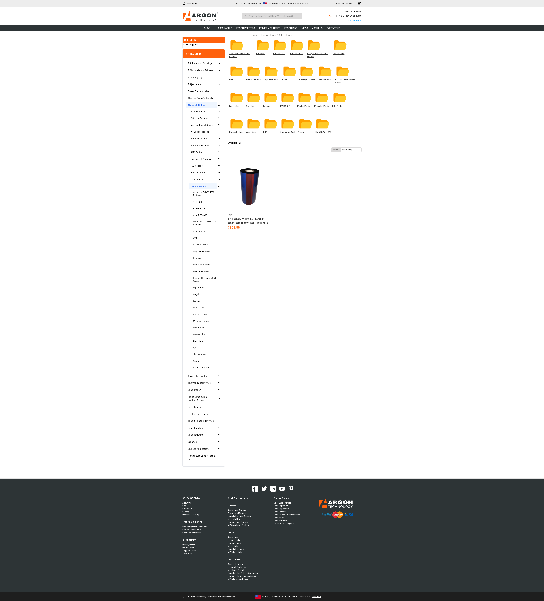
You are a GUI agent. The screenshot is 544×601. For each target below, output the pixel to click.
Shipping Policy (189, 551)
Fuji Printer (198, 287)
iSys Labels (233, 546)
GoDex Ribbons (201, 131)
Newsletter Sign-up (191, 515)
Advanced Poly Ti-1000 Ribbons (203, 193)
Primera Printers (269, 28)
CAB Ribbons (199, 231)
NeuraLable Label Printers (239, 516)
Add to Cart (249, 189)
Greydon (197, 294)
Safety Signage (195, 77)
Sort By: (336, 150)
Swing (196, 361)
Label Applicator (281, 506)
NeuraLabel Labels (236, 549)
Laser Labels (194, 407)
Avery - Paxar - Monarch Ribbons (204, 223)
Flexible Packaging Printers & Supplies (197, 398)
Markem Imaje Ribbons (202, 124)
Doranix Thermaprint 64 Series (204, 279)
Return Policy (188, 548)
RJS (194, 347)
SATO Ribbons (197, 152)
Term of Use (188, 554)
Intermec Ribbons (199, 138)
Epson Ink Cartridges (237, 567)
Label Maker (194, 389)
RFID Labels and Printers (200, 70)
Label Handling (195, 428)
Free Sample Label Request (194, 527)
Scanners (192, 441)
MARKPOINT (199, 307)
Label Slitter (279, 518)
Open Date (198, 341)
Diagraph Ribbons (201, 264)
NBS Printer (198, 327)
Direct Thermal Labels (199, 91)
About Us (317, 28)
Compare (248, 184)
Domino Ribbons (201, 271)
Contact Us (333, 28)
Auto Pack (197, 201)
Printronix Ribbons (200, 145)
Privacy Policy (188, 545)
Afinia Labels (233, 537)
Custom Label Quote (191, 530)
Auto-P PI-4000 (200, 215)
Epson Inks (290, 28)
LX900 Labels (224, 28)
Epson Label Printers (237, 513)
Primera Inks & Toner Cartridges (242, 576)
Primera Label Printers (238, 522)
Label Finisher (280, 512)
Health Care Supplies (198, 414)
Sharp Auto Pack (201, 354)
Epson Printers (245, 28)
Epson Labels (234, 540)
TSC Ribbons (197, 165)
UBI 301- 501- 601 (201, 367)
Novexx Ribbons (200, 334)
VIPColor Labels (235, 552)
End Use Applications (198, 448)
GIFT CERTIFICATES (345, 3)
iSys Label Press (235, 519)
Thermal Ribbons (197, 105)
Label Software (195, 434)
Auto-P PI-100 (199, 208)
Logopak (197, 301)
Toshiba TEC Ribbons (201, 158)
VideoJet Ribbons (199, 172)
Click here (316, 596)
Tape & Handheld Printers (201, 420)
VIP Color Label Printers (238, 525)
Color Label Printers (198, 376)
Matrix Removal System (284, 523)
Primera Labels (234, 543)
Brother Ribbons (199, 111)
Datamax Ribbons (199, 118)
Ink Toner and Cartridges (200, 63)
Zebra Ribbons (198, 179)
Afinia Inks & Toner (236, 564)
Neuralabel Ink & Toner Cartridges (243, 573)
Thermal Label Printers (199, 382)
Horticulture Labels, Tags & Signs (201, 457)
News (305, 28)
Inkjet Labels (194, 84)
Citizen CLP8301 (200, 244)
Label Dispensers (281, 509)
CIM (195, 238)
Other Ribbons (198, 186)
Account (190, 3)
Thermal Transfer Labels (200, 98)
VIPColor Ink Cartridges (238, 579)
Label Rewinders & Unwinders (287, 515)
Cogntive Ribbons (201, 251)
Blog (184, 506)
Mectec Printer (200, 314)
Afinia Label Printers (237, 510)
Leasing (185, 512)
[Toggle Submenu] (219, 63)
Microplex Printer (201, 321)
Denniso (197, 258)
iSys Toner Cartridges (237, 570)
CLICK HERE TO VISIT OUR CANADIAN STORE (288, 3)
